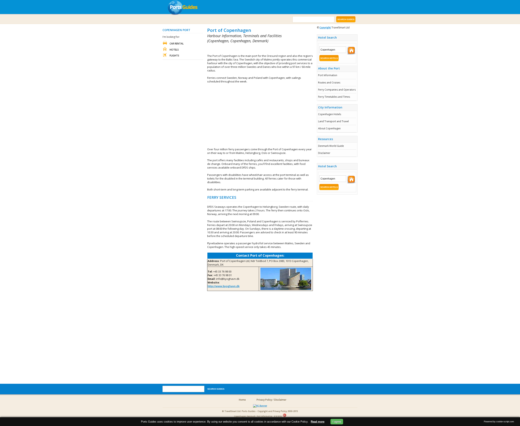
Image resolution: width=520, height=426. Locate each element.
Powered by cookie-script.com (499, 421)
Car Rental (177, 43)
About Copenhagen (329, 128)
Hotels (174, 49)
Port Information (327, 75)
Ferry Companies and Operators (337, 89)
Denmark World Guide (331, 146)
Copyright (325, 27)
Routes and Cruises (329, 82)
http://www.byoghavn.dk (223, 286)
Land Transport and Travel (333, 121)
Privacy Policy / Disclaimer (271, 399)
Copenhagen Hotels (329, 114)
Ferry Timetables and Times (334, 96)
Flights (174, 55)
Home (242, 399)
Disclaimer (324, 153)
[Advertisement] (254, 48)
